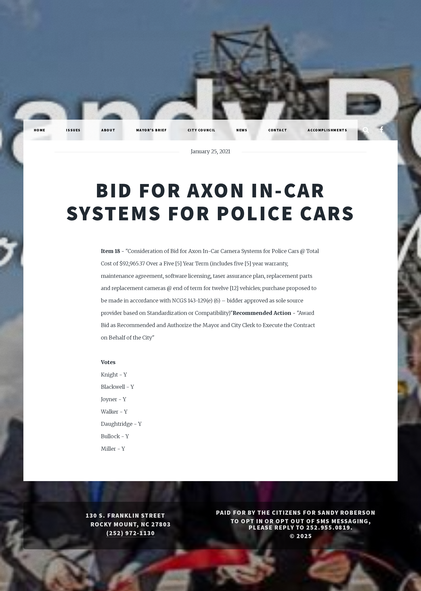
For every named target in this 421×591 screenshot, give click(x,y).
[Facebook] (381, 130)
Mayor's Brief (151, 130)
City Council (202, 130)
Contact (277, 130)
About (108, 130)
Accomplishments (327, 130)
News (241, 130)
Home (39, 130)
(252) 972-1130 (130, 533)
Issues (73, 130)
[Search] (366, 130)
